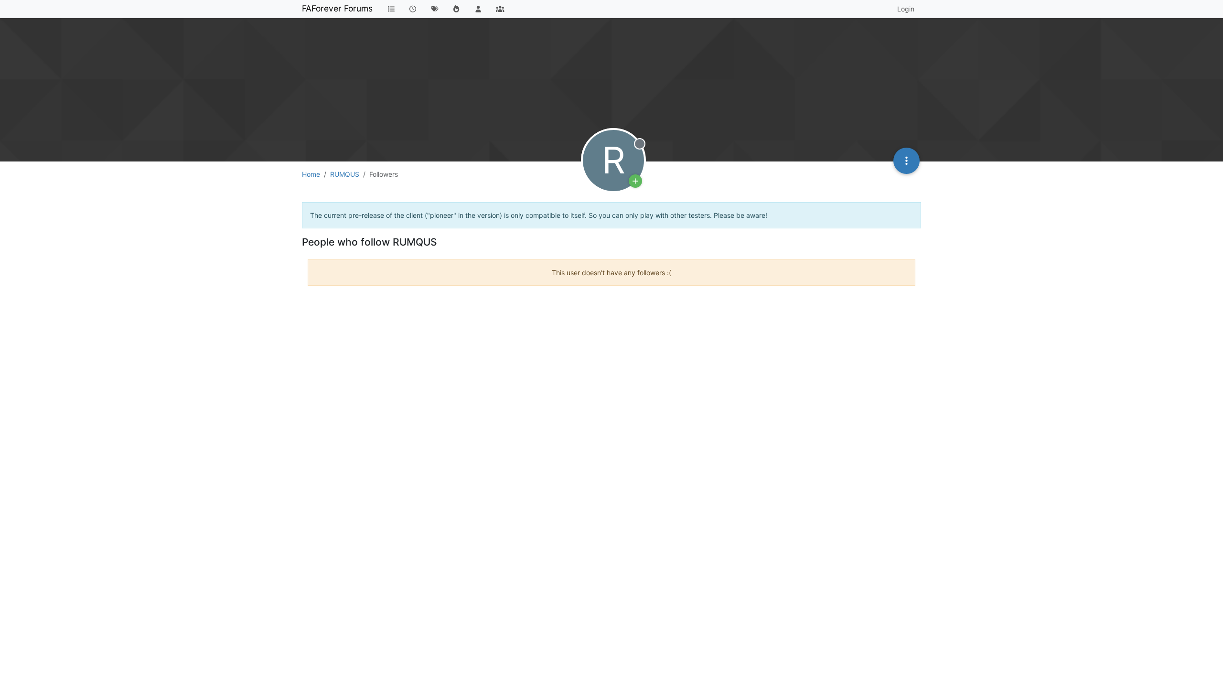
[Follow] (635, 181)
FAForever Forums (337, 8)
